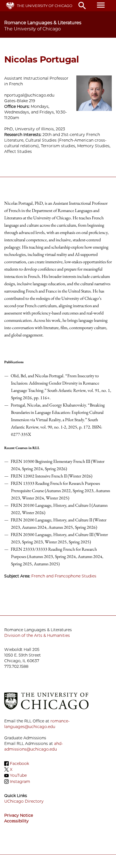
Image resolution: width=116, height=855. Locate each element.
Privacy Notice (18, 815)
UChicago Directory (24, 801)
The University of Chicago (44, 5)
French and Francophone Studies (63, 576)
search (82, 6)
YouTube (18, 775)
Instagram (20, 781)
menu (101, 5)
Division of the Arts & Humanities (37, 635)
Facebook (19, 763)
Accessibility (16, 820)
